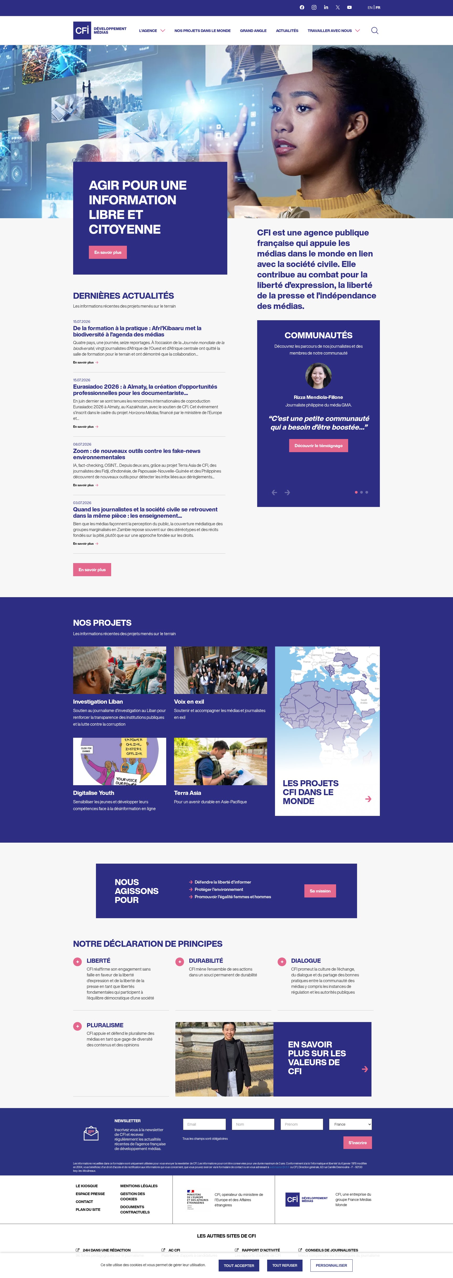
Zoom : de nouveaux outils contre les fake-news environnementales (136, 454)
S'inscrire (358, 1143)
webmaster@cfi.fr (279, 1167)
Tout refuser (284, 1265)
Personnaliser (331, 1265)
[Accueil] (100, 30)
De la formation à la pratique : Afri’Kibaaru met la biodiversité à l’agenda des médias (137, 331)
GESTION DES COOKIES (132, 1196)
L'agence (148, 30)
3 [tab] (366, 492)
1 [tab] (356, 492)
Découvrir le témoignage (319, 445)
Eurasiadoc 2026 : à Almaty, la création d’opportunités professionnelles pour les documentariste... (145, 389)
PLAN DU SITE (88, 1209)
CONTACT (84, 1201)
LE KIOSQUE (87, 1186)
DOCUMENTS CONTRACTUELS (135, 1209)
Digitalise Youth (93, 793)
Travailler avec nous (330, 30)
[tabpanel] (318, 410)
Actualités (287, 30)
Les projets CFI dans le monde (311, 792)
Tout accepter (239, 1265)
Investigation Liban (98, 701)
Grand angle (253, 30)
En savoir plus (107, 252)
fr (378, 7)
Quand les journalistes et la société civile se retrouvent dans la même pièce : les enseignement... (145, 512)
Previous (274, 492)
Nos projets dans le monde (203, 30)
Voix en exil (189, 701)
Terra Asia (187, 793)
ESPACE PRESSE (90, 1193)
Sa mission (320, 891)
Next (287, 492)
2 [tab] (361, 492)
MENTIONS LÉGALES (139, 1186)
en (370, 7)
